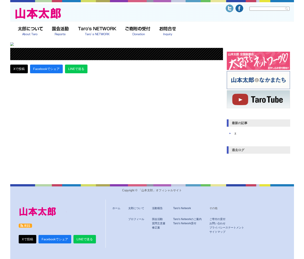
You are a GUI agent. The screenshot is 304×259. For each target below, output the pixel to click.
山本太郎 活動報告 (60, 31)
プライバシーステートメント (226, 227)
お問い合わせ (217, 223)
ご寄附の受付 (137, 31)
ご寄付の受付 (217, 219)
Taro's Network (182, 208)
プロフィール (136, 219)
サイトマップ (217, 231)
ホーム (116, 208)
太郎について (30, 31)
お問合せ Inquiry (167, 31)
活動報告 (157, 208)
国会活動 (157, 219)
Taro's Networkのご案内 (187, 219)
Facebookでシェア (46, 69)
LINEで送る (76, 69)
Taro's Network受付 (184, 223)
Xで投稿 (19, 69)
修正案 (156, 227)
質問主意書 (158, 223)
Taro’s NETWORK (97, 31)
